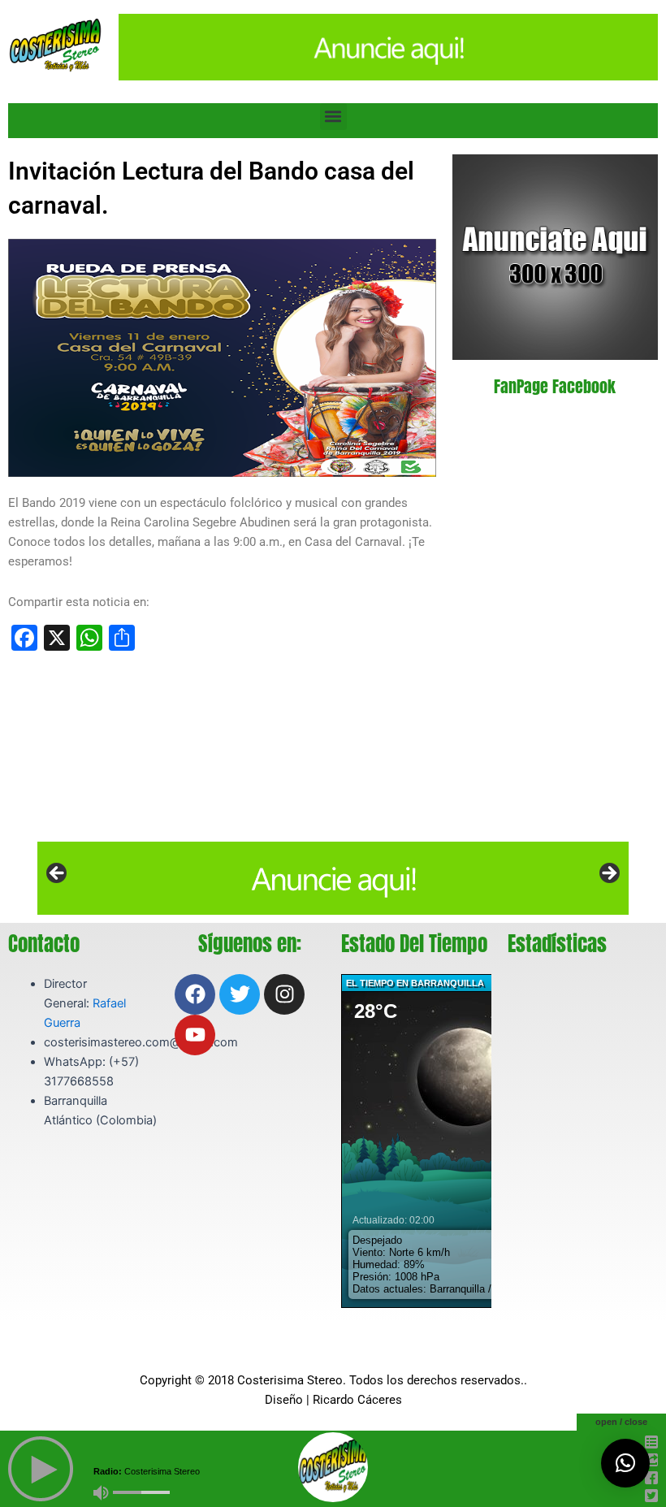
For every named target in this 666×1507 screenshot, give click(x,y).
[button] (333, 116)
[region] (333, 878)
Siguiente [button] (608, 874)
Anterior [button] (57, 874)
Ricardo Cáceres (357, 1399)
